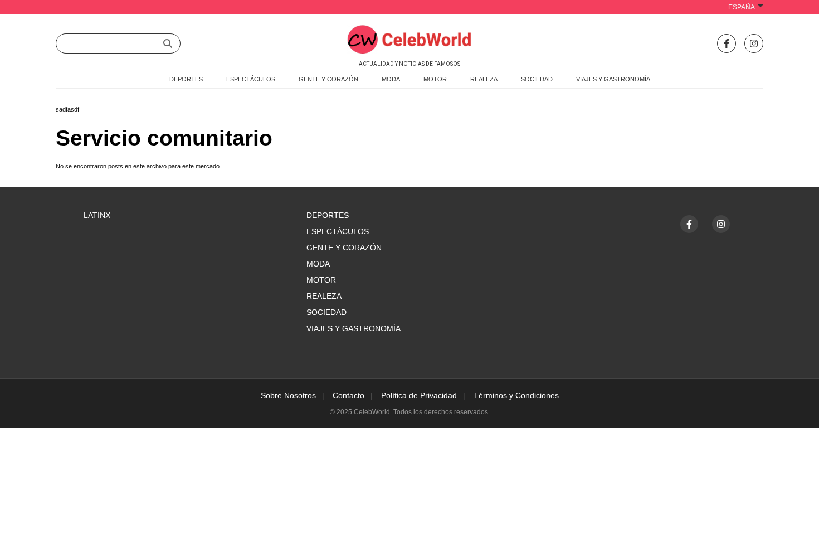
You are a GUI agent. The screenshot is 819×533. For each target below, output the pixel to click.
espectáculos (250, 79)
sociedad (537, 79)
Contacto (348, 395)
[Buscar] (167, 43)
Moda (318, 263)
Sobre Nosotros (288, 395)
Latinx (97, 215)
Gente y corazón (344, 247)
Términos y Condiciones (516, 395)
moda (391, 79)
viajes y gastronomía (613, 79)
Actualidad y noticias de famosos (409, 64)
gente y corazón (328, 79)
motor (435, 79)
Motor (321, 279)
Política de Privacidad (419, 395)
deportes (186, 79)
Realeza (324, 296)
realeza (484, 79)
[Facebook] (726, 43)
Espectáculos (337, 231)
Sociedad (326, 312)
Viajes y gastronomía (353, 328)
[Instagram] (753, 43)
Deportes (327, 215)
